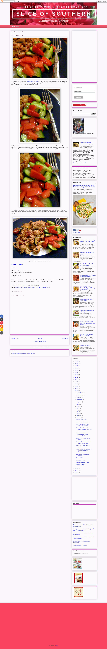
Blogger (56, 645)
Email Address (78, 91)
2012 (76, 468)
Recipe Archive (15, 26)
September (80, 399)
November (79, 395)
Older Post (65, 338)
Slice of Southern (86, 142)
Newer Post (14, 338)
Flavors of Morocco (81, 419)
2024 (76, 365)
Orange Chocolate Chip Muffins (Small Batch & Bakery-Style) (83, 529)
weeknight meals (45, 287)
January (79, 417)
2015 (76, 386)
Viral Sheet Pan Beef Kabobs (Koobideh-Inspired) (88, 276)
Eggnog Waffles (80, 464)
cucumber (17, 287)
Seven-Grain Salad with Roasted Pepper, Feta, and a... (84, 429)
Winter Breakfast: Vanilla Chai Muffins (86, 299)
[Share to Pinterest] (38, 285)
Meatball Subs (80, 457)
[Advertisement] (84, 56)
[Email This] (32, 285)
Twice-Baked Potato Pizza (83, 422)
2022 (76, 370)
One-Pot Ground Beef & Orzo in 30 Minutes (86, 264)
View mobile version (40, 341)
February (79, 415)
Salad (22, 287)
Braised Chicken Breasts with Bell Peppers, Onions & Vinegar (87, 323)
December (79, 392)
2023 (76, 368)
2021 (76, 372)
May (78, 408)
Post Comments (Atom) (43, 347)
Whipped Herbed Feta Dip (80, 545)
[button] (1, 316)
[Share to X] (35, 285)
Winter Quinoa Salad (85, 345)
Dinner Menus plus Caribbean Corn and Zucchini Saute (82, 434)
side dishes (27, 287)
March (78, 413)
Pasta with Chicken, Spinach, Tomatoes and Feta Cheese (84, 450)
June (78, 406)
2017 (76, 381)
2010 (76, 472)
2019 (76, 377)
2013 (76, 390)
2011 (76, 470)
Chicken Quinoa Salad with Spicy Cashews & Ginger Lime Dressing (84, 186)
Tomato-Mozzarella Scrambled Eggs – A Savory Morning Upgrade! (87, 288)
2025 (76, 363)
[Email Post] (29, 285)
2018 (76, 379)
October (79, 397)
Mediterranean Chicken (32, 81)
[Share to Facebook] (36, 285)
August (79, 402)
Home (40, 338)
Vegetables (38, 287)
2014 (76, 388)
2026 (76, 361)
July (78, 404)
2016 (76, 384)
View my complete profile (80, 162)
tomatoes (32, 287)
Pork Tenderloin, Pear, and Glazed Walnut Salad (83, 442)
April (78, 411)
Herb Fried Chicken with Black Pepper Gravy (82, 425)
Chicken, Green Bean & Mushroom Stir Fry (86, 335)
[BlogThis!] (33, 285)
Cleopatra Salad (80, 460)
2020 (76, 374)
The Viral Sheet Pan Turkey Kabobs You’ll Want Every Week (87, 241)
